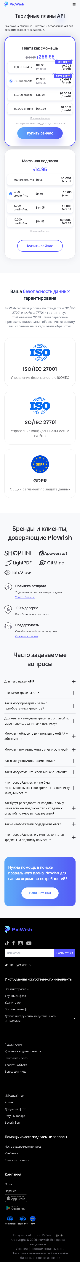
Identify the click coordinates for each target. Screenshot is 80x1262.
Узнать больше (25, 597)
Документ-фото (15, 1109)
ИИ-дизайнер (14, 1096)
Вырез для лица (15, 1072)
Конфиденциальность (48, 1249)
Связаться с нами (26, 636)
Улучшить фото (15, 996)
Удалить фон (14, 1002)
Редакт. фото (13, 1045)
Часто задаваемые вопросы (23, 1147)
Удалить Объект (16, 1065)
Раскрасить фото (16, 1058)
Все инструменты (17, 989)
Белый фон (12, 1123)
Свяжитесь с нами (17, 1160)
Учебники (11, 1153)
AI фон (9, 1102)
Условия (22, 1249)
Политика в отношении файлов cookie (40, 1253)
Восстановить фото (18, 1009)
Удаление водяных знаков (23, 1051)
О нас (8, 1184)
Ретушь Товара (15, 1116)
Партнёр (10, 1191)
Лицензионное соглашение (40, 1258)
